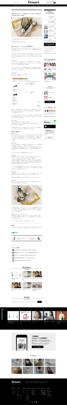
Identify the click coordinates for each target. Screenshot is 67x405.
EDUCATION (34, 5)
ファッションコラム (14, 391)
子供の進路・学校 (33, 394)
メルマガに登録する (37, 346)
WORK (24, 5)
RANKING (51, 5)
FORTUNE (42, 5)
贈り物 (27, 400)
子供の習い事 (33, 393)
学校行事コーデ (33, 391)
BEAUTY (20, 5)
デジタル (24, 392)
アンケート (49, 126)
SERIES (47, 5)
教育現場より (33, 392)
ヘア (17, 392)
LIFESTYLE (28, 5)
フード (27, 391)
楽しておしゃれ (50, 51)
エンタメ (27, 392)
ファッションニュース (14, 393)
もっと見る (49, 39)
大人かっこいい (46, 52)
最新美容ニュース (19, 394)
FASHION (15, 5)
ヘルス (27, 393)
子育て (27, 394)
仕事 (23, 391)
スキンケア (18, 391)
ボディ (18, 393)
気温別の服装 (46, 51)
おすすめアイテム (13, 392)
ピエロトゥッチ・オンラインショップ (32, 63)
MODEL (38, 5)
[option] (13, 318)
